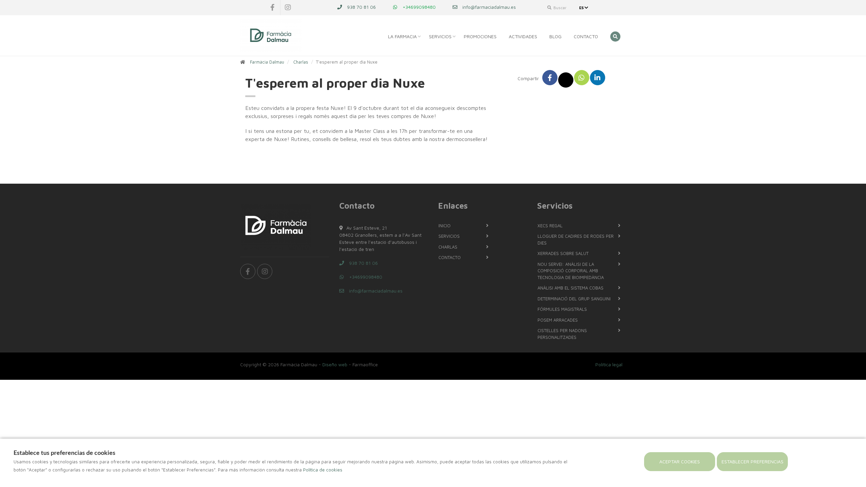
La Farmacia (402, 36)
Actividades (523, 36)
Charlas (300, 62)
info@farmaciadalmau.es (488, 7)
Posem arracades (558, 320)
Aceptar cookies (679, 461)
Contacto (586, 36)
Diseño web (334, 364)
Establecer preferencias (752, 461)
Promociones (480, 36)
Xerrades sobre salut (563, 253)
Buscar (559, 7)
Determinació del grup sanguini (574, 298)
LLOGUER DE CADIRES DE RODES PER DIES (576, 239)
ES (582, 7)
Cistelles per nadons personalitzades (562, 334)
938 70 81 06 (361, 7)
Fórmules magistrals (562, 309)
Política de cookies (322, 469)
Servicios (440, 36)
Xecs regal (550, 225)
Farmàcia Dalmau (267, 62)
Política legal (608, 364)
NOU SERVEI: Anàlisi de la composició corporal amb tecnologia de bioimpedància (571, 270)
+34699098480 (418, 7)
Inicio (444, 225)
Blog (555, 36)
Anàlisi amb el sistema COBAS (570, 288)
